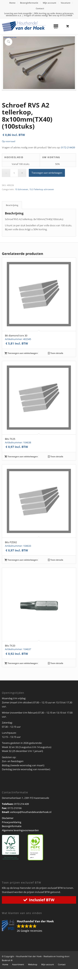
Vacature (65, 2)
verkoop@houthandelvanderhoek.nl (30, 812)
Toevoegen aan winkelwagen (47, 172)
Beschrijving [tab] (12, 205)
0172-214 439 (21, 804)
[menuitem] (12, 3)
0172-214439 (66, 15)
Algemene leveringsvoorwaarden (20, 830)
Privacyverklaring (11, 822)
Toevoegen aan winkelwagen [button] (22, 353)
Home (12, 2)
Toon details (56, 353)
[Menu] (56, 25)
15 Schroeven (21, 189)
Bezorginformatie (29, 2)
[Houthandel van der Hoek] (24, 26)
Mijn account (49, 2)
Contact (40, 8)
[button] (30, 926)
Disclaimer (7, 818)
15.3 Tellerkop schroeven (41, 189)
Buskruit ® (7, 960)
